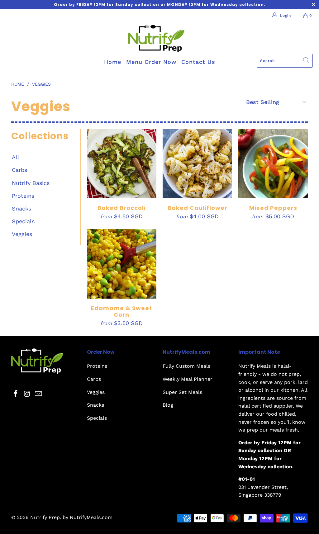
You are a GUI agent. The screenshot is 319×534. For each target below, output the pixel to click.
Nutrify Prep (45, 517)
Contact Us (198, 62)
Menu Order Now (151, 62)
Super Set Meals (182, 392)
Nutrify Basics (31, 183)
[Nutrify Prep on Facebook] (16, 394)
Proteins (23, 195)
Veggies (22, 234)
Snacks (21, 208)
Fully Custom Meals (186, 366)
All (15, 157)
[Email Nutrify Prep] (38, 394)
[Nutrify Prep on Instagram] (27, 394)
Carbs (19, 170)
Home (112, 62)
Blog (168, 405)
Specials (23, 221)
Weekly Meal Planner (187, 379)
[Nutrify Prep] (156, 39)
